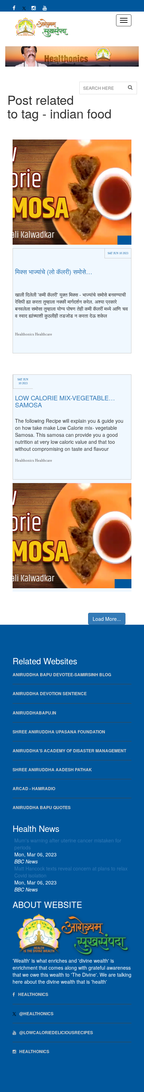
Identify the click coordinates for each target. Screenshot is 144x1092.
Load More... (107, 618)
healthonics (32, 1051)
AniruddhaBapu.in (34, 713)
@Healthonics (34, 1014)
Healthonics (31, 994)
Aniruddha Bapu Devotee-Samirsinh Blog (62, 675)
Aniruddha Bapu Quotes (42, 807)
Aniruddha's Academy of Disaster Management (69, 751)
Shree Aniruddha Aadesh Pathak (52, 770)
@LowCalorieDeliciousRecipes (54, 1033)
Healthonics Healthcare (33, 334)
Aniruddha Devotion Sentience (50, 694)
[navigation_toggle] (123, 20)
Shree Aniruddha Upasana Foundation (59, 732)
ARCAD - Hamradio (34, 789)
